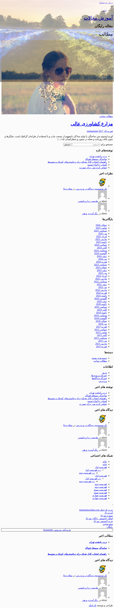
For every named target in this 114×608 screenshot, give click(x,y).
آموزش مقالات (98, 18)
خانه (105, 10)
